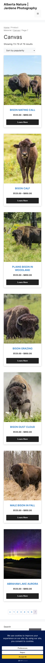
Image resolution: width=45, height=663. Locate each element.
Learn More (22, 122)
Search (7, 627)
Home (6, 27)
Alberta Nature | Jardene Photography (20, 6)
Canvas (16, 30)
